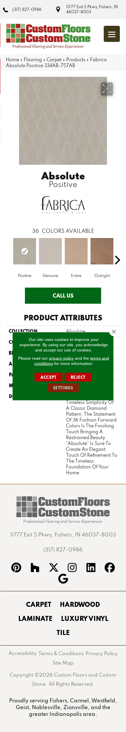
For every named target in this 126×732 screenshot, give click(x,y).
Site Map (63, 663)
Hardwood (80, 604)
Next (117, 251)
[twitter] (53, 568)
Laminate (35, 618)
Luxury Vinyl (84, 618)
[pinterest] (16, 568)
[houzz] (35, 568)
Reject (78, 377)
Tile (63, 632)
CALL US (63, 295)
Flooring (33, 59)
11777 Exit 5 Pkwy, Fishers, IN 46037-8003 (92, 9)
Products (75, 59)
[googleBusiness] (63, 579)
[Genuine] (50, 251)
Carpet (54, 59)
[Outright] (102, 251)
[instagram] (72, 568)
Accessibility (22, 653)
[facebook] (109, 568)
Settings (63, 387)
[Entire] (76, 251)
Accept (48, 377)
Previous (8, 251)
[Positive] (25, 251)
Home (12, 59)
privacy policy (61, 358)
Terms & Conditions (61, 653)
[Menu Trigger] (112, 34)
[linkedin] (91, 568)
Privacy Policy (102, 653)
